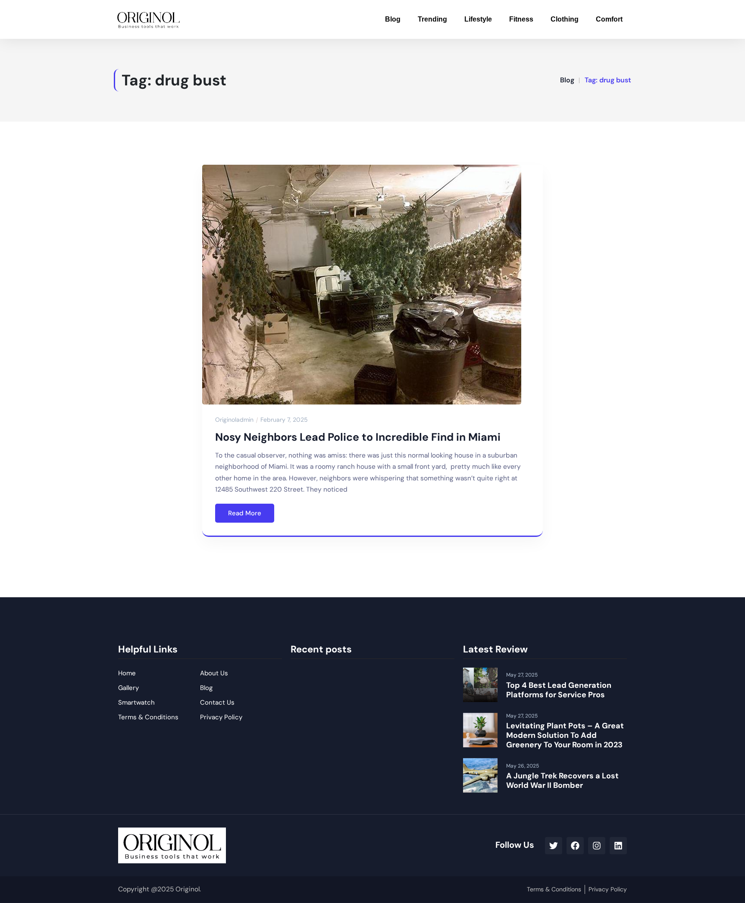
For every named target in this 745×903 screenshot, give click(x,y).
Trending (432, 19)
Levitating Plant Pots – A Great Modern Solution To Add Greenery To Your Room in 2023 (565, 735)
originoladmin (234, 419)
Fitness (521, 19)
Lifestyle (478, 19)
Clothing (565, 19)
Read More (244, 513)
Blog (393, 19)
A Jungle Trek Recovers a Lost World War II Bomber (562, 780)
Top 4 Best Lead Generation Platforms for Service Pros (558, 690)
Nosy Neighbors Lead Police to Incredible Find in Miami (358, 437)
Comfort (609, 19)
